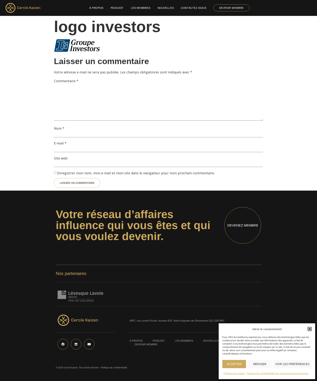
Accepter (234, 364)
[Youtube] (89, 344)
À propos (96, 7)
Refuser (259, 364)
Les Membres (140, 7)
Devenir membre (231, 7)
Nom (59, 128)
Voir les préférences (292, 364)
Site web (61, 158)
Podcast (117, 7)
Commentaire (66, 81)
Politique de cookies (234, 373)
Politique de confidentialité (114, 367)
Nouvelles (166, 7)
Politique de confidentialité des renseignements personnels (277, 373)
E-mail (60, 143)
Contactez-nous (193, 7)
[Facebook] (63, 344)
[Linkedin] (76, 344)
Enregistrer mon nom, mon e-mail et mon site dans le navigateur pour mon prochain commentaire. (136, 173)
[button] (309, 329)
